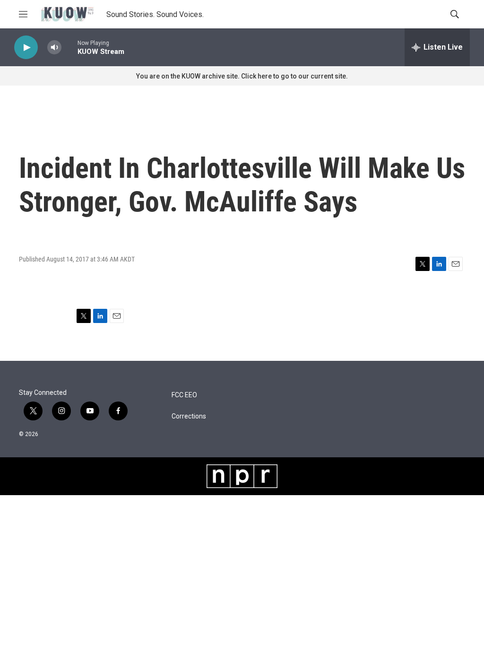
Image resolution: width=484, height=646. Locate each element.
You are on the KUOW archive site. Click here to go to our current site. (242, 76)
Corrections (189, 416)
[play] (26, 47)
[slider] (69, 47)
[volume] (54, 47)
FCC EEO (184, 395)
